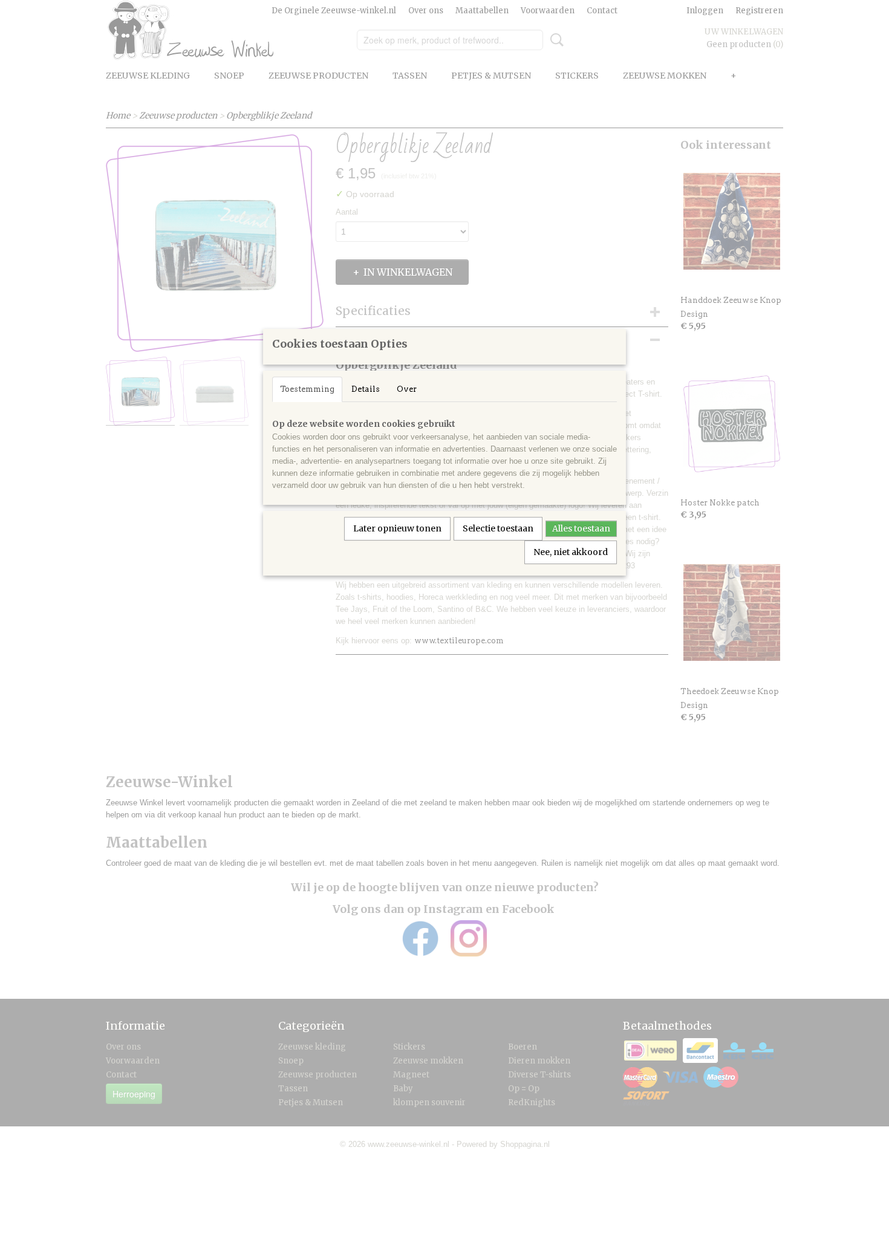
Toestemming (307, 389)
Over (407, 389)
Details (365, 389)
